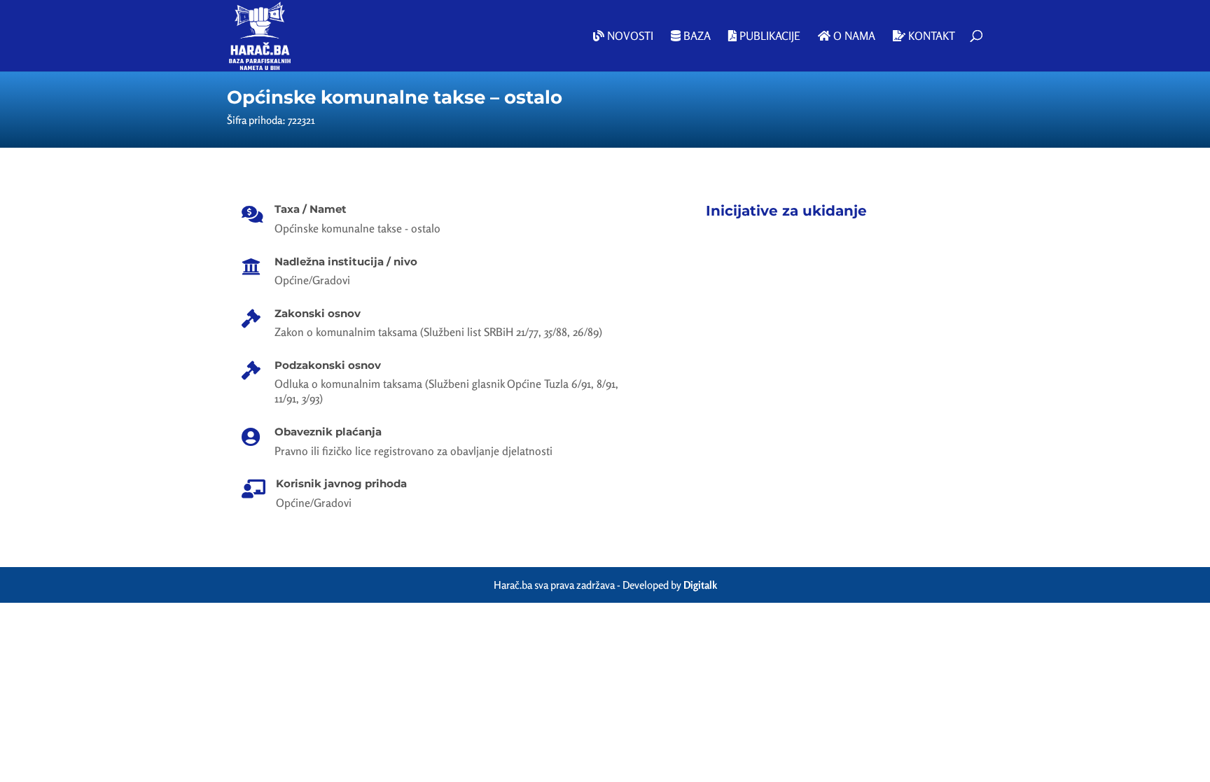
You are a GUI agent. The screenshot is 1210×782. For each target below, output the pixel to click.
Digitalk (700, 585)
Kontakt (930, 36)
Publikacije (768, 36)
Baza (696, 36)
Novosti (628, 36)
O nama (852, 36)
